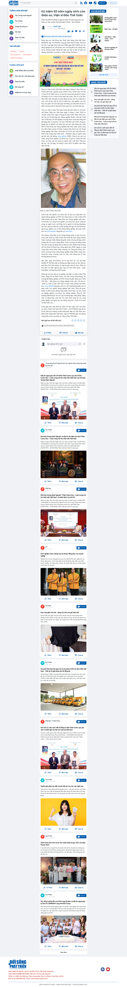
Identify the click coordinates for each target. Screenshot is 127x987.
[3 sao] (78, 320)
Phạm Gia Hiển (20, 37)
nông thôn (68, 231)
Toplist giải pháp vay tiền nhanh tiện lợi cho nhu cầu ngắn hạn (62, 786)
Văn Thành (48, 605)
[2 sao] (75, 320)
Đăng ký (102, 3)
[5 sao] (84, 320)
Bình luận (46, 339)
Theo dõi (81, 370)
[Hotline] (95, 2)
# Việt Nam (13, 51)
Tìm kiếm (75, 3)
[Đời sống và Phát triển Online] (13, 3)
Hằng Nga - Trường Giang (52, 721)
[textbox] (62, 344)
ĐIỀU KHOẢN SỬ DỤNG (47, 984)
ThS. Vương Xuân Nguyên (23, 15)
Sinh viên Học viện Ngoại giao (25, 76)
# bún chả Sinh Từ (15, 54)
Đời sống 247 (19, 87)
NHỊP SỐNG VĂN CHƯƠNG (24, 70)
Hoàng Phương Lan (21, 26)
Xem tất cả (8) (103, 75)
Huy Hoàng (48, 429)
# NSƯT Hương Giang (16, 58)
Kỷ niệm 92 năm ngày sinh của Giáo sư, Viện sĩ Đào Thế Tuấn (59, 325)
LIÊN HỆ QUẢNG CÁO (80, 984)
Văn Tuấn (18, 32)
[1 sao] (72, 320)
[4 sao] (81, 320)
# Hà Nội (21, 51)
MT (46, 547)
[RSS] (81, 2)
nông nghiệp (62, 136)
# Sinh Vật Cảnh (27, 54)
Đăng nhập (113, 3)
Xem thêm (63, 952)
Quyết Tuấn (57, 26)
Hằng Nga (48, 488)
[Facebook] (85, 2)
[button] (79, 423)
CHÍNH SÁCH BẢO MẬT (63, 984)
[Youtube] (90, 2)
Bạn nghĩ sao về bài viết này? (51, 320)
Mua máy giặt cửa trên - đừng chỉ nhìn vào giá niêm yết (60, 612)
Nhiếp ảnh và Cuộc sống (23, 92)
